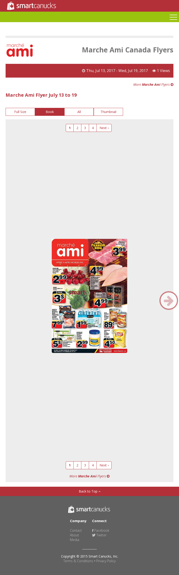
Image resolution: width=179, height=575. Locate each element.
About (74, 535)
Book (50, 112)
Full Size (20, 112)
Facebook (101, 530)
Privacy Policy (106, 561)
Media (74, 539)
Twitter (101, 535)
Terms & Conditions (78, 561)
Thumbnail (108, 112)
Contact (76, 530)
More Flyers (152, 84)
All (79, 112)
